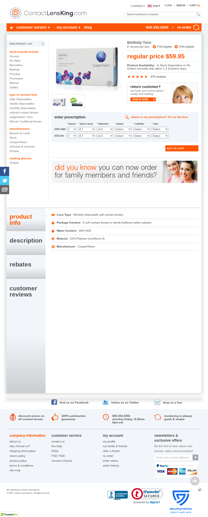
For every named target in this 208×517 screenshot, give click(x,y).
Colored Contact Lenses (24, 112)
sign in (180, 5)
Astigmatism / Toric (21, 117)
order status (110, 460)
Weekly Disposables (22, 103)
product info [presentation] (21, 219)
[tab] (26, 219)
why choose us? (20, 446)
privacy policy (18, 460)
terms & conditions (21, 465)
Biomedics (16, 65)
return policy (17, 455)
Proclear (15, 74)
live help (56, 446)
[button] (147, 496)
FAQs (54, 451)
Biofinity (15, 69)
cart (195, 5)
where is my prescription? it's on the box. (159, 117)
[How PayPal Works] (176, 476)
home (168, 5)
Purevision (16, 78)
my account (67, 27)
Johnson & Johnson (22, 146)
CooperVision (18, 142)
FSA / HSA (58, 455)
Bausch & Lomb (20, 133)
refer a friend (111, 451)
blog (88, 27)
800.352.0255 (157, 27)
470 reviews (158, 76)
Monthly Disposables (23, 108)
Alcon (13, 137)
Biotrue (14, 83)
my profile (109, 441)
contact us (58, 441)
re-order (108, 455)
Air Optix (15, 60)
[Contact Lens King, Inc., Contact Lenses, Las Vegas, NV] (117, 495)
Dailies (14, 87)
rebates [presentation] (20, 264)
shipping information (23, 451)
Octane (14, 151)
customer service (31, 27)
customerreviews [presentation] (23, 291)
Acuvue (14, 56)
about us (15, 441)
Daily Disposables (20, 99)
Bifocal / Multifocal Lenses (26, 121)
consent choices (61, 460)
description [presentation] (26, 240)
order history (111, 465)
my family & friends (115, 446)
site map (15, 470)
